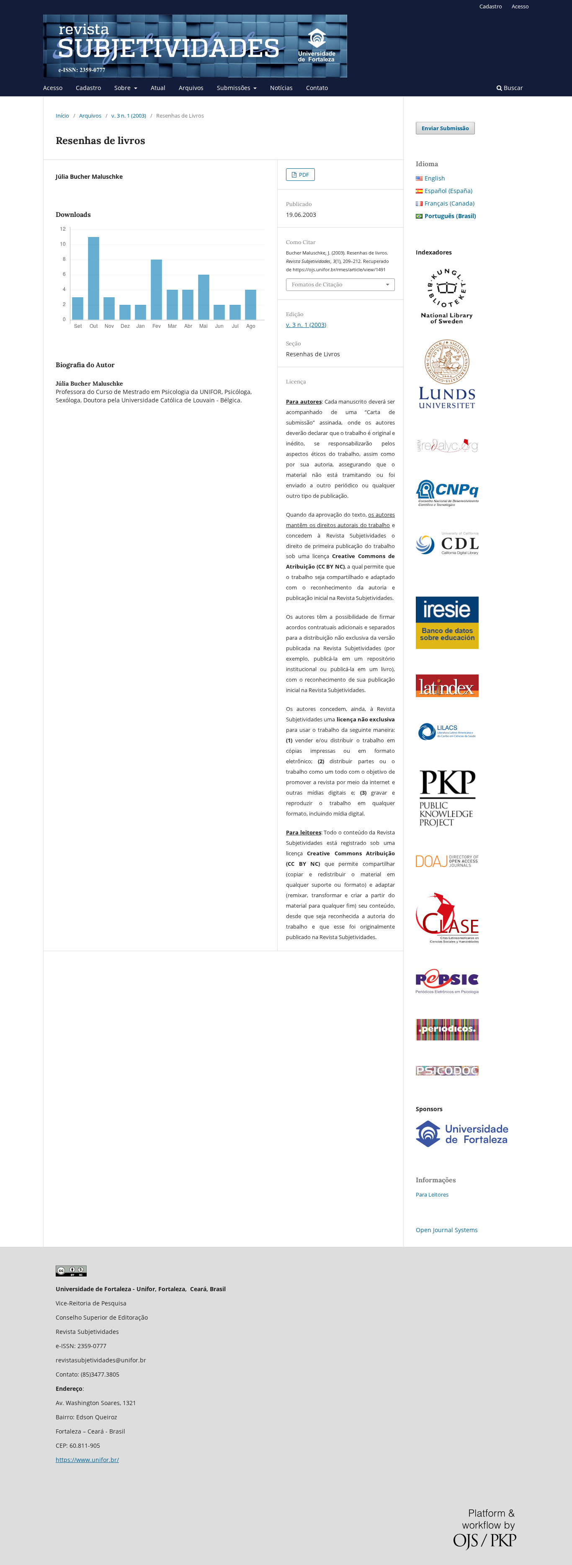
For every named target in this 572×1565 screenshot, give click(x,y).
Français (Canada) (449, 203)
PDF (303, 174)
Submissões (234, 88)
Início (62, 115)
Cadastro (88, 88)
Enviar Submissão (445, 128)
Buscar (512, 88)
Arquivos (191, 88)
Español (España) (448, 191)
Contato (317, 88)
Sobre (123, 88)
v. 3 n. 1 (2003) (128, 115)
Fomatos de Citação (317, 284)
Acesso (52, 88)
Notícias (281, 88)
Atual (158, 88)
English (435, 178)
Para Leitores (432, 1194)
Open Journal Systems (447, 1230)
